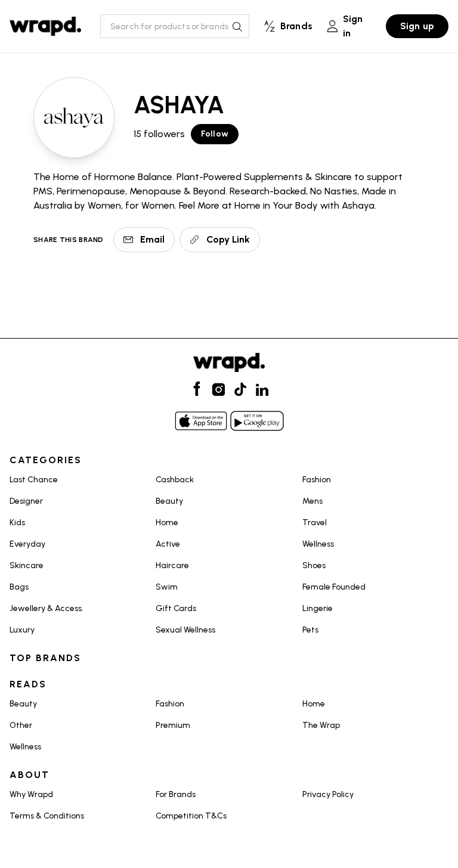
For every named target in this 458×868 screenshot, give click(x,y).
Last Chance (34, 480)
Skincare (27, 565)
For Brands (176, 794)
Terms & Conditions (47, 816)
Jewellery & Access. (46, 608)
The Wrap (321, 725)
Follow (214, 134)
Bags (19, 587)
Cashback (175, 480)
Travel (314, 522)
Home (167, 522)
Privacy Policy (328, 794)
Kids (17, 522)
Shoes (314, 565)
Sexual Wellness (185, 630)
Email (152, 239)
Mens (312, 501)
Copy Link (228, 239)
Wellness (318, 544)
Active (168, 544)
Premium (173, 725)
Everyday (27, 544)
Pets (310, 630)
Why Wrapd (31, 794)
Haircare (172, 565)
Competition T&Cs (191, 816)
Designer (26, 501)
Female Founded (334, 587)
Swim (167, 587)
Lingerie (317, 608)
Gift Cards (176, 608)
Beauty (169, 501)
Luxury (22, 630)
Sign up (417, 26)
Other (21, 725)
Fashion (316, 480)
